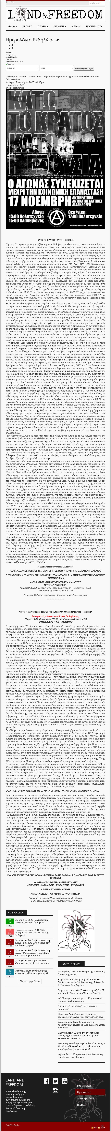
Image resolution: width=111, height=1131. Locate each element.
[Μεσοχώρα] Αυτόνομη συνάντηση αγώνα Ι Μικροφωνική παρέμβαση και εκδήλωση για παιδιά (32, 953)
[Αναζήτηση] (10, 64)
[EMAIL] (12, 48)
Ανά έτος (9, 52)
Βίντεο (81, 1104)
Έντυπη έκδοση (86, 1098)
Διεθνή (76, 26)
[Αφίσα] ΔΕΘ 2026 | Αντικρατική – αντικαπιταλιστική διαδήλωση (32, 921)
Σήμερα (9, 59)
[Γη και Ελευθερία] (55, 14)
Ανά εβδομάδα (11, 57)
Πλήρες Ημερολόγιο (30, 981)
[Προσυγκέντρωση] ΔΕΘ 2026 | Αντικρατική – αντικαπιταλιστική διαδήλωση (31, 932)
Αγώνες (27, 26)
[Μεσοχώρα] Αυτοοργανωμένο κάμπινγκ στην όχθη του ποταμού (32, 961)
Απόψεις (59, 26)
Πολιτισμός (93, 26)
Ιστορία (42, 26)
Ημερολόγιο (84, 1092)
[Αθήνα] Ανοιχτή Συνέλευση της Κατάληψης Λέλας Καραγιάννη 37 (31, 972)
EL (7, 2)
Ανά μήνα (9, 55)
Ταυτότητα (83, 1079)
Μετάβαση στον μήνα (14, 61)
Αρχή (14, 26)
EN (12, 2)
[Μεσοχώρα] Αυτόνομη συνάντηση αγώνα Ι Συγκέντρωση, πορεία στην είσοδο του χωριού (32, 943)
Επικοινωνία (84, 1085)
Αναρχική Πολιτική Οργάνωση (15, 1110)
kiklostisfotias (17, 87)
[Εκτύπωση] (12, 45)
